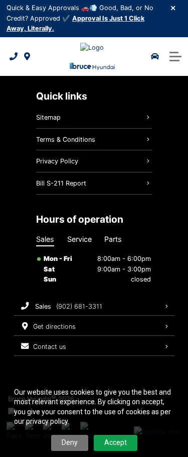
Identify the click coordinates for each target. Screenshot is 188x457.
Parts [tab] (113, 239)
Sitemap (48, 117)
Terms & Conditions (65, 139)
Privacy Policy (57, 161)
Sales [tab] (45, 239)
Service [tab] (79, 239)
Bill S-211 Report (61, 183)
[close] (173, 7)
